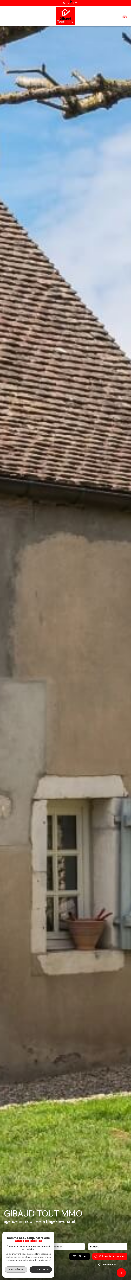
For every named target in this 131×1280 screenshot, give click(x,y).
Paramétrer (16, 1269)
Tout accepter (40, 1269)
